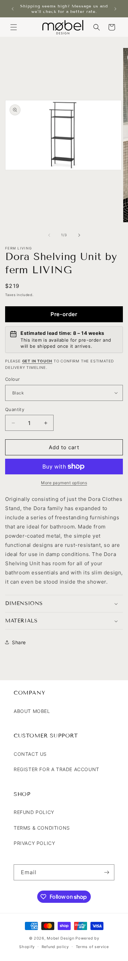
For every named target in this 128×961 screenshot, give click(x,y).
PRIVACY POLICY (34, 843)
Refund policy (55, 946)
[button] (13, 27)
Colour (12, 379)
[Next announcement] (115, 8)
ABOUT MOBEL (32, 711)
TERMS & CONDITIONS (42, 828)
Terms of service (92, 946)
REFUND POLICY (34, 812)
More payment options (64, 482)
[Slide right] (79, 235)
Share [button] (19, 642)
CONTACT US (30, 754)
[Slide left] (49, 235)
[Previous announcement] (12, 8)
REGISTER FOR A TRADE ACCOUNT (56, 769)
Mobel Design (60, 938)
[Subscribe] (106, 872)
